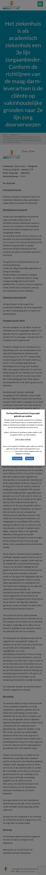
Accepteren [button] (17, 458)
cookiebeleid (9, 451)
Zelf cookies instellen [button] (23, 440)
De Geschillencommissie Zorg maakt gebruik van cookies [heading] (23, 414)
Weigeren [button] (29, 458)
